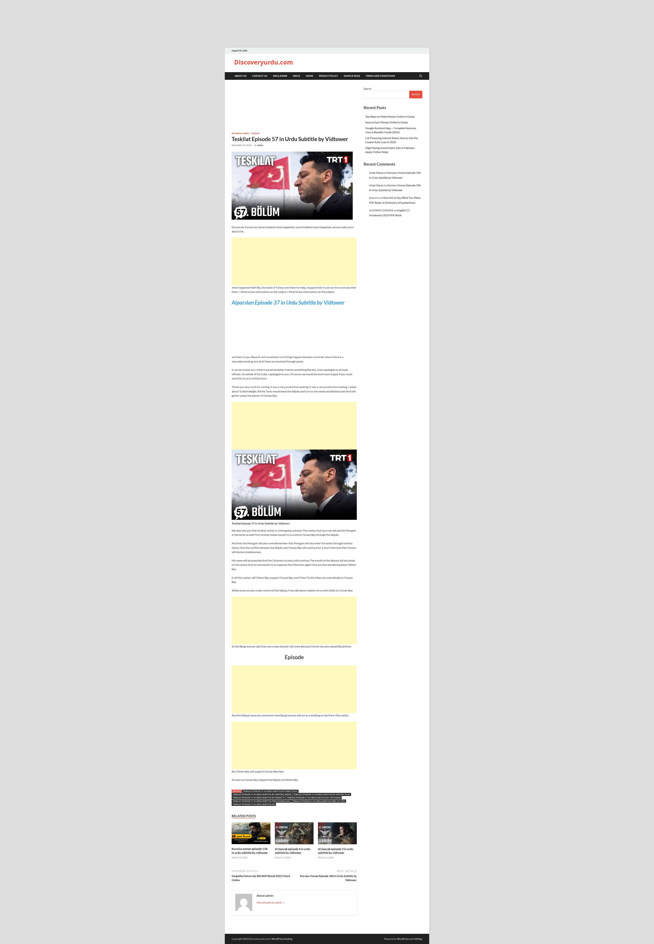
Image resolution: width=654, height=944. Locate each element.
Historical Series (240, 133)
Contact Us (259, 76)
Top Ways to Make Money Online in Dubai (390, 116)
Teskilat (255, 133)
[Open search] (420, 76)
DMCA (296, 76)
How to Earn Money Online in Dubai (386, 122)
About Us (240, 76)
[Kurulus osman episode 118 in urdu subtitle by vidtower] (251, 834)
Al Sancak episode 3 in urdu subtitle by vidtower (335, 851)
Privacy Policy (328, 76)
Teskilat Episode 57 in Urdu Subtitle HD (253, 804)
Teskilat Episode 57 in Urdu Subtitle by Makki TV (258, 797)
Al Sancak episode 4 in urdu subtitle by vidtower (292, 851)
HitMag (418, 938)
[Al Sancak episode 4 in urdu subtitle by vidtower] (294, 834)
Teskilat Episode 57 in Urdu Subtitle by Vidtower (314, 797)
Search (367, 88)
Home (309, 76)
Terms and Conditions (380, 76)
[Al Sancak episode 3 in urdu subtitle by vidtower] (337, 834)
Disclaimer (280, 76)
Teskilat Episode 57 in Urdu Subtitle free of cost (318, 801)
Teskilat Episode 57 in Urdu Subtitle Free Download (261, 801)
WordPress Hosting (281, 938)
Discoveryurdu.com (263, 62)
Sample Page (352, 76)
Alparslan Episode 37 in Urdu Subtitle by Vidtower (288, 302)
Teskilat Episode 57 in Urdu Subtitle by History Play (321, 794)
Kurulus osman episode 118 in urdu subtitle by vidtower (250, 850)
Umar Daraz (376, 172)
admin (260, 145)
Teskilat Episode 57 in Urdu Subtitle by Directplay (270, 791)
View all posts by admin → (270, 902)
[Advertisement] (294, 261)
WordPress (403, 938)
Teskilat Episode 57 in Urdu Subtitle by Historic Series (261, 794)
